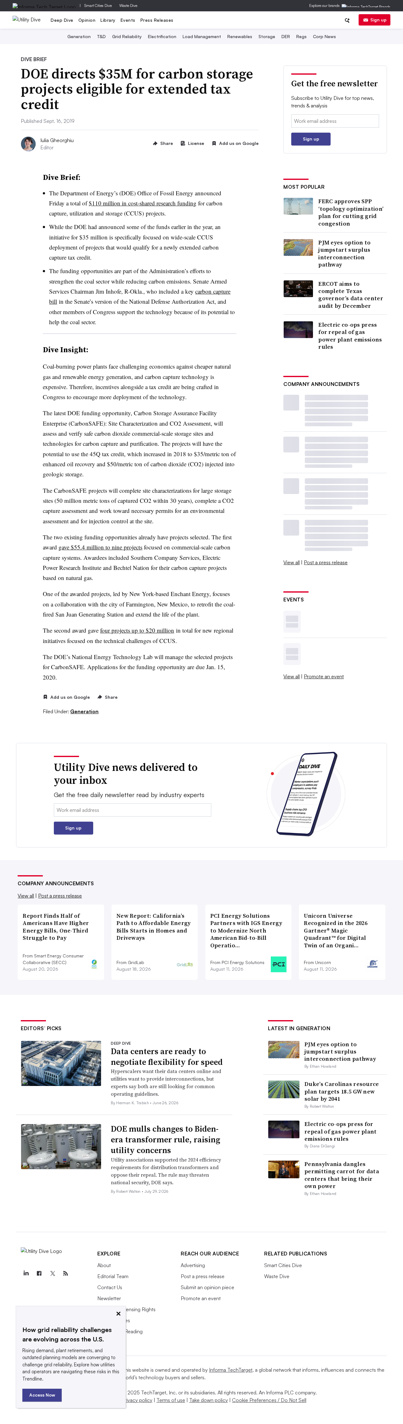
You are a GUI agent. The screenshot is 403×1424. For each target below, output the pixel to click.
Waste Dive (128, 5)
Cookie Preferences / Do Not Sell (269, 1400)
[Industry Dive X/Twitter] (52, 1273)
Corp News (324, 36)
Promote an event (324, 676)
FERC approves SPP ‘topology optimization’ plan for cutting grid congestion (350, 212)
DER (285, 36)
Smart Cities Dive (98, 5)
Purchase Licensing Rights (126, 1309)
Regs (301, 36)
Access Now (42, 1395)
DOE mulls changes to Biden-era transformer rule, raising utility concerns (165, 1139)
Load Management (202, 36)
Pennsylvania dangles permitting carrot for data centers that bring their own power (341, 1175)
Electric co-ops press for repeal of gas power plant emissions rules (350, 336)
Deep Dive (62, 20)
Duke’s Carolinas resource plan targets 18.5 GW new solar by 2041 (341, 1091)
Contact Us (109, 1287)
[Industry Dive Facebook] (39, 1273)
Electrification (162, 36)
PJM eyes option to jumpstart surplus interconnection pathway (344, 253)
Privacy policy (137, 1400)
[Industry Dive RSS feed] (65, 1273)
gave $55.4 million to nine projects (100, 547)
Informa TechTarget (231, 1370)
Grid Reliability (127, 36)
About (104, 1265)
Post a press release (326, 562)
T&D (101, 36)
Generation (79, 36)
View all (291, 562)
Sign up (378, 19)
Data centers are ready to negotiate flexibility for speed (167, 1057)
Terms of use (170, 1400)
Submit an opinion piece (207, 1287)
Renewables (239, 36)
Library (108, 20)
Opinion (87, 20)
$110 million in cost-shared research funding (142, 203)
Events (128, 20)
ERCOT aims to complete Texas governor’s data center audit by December (350, 295)
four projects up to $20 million (137, 630)
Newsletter (109, 1298)
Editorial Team (112, 1276)
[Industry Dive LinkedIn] (25, 1273)
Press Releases (156, 20)
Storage (266, 36)
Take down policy (208, 1400)
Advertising (193, 1265)
